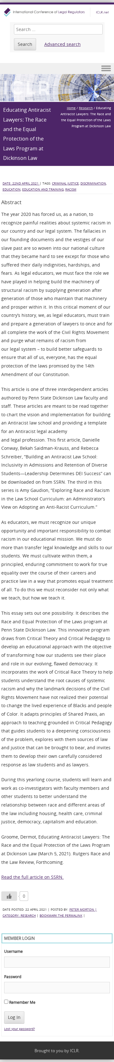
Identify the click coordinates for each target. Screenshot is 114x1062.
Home (71, 108)
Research (86, 108)
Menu (57, 68)
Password (12, 976)
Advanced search (62, 44)
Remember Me (21, 1002)
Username (13, 951)
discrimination (93, 183)
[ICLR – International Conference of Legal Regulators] (57, 12)
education (12, 189)
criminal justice (65, 183)
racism (70, 189)
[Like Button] (9, 896)
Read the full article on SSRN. (32, 877)
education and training (43, 189)
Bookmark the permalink (61, 916)
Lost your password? (19, 1029)
